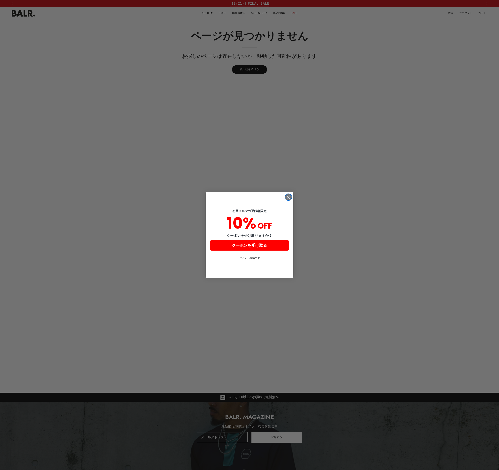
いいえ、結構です (249, 258)
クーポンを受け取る (249, 245)
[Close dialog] (288, 197)
